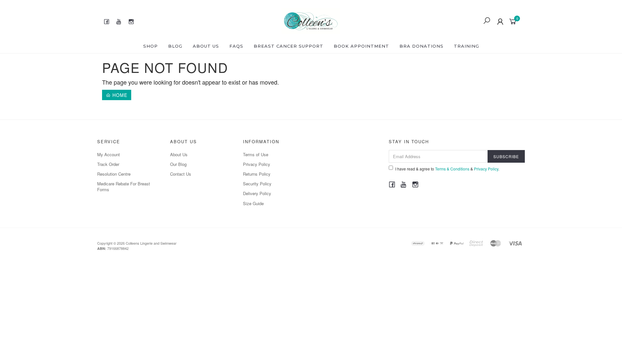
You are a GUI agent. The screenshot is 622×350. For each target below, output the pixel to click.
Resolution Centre (114, 174)
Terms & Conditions (452, 168)
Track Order (108, 164)
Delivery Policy (257, 193)
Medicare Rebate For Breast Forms (123, 186)
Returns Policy (257, 174)
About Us (206, 46)
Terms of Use (255, 154)
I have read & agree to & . (447, 168)
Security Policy (257, 184)
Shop (150, 46)
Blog (175, 46)
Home (119, 95)
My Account (108, 154)
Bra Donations (421, 46)
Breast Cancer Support (288, 46)
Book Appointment (361, 46)
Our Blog (178, 164)
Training (466, 46)
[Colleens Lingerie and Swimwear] (311, 20)
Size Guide (253, 203)
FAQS (236, 46)
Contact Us (180, 174)
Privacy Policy (256, 164)
